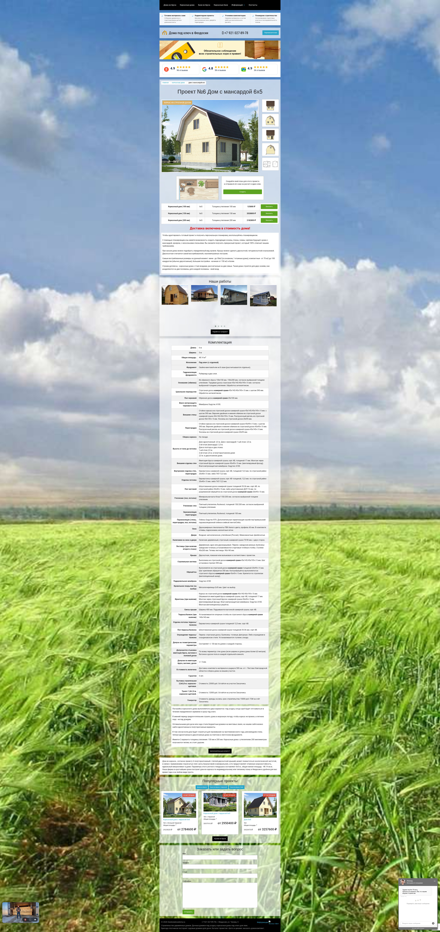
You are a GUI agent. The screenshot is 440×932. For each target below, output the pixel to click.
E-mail (185, 872)
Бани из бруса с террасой (218, 787)
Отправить (188, 912)
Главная (165, 83)
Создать (242, 192)
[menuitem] (170, 5)
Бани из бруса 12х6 (236, 787)
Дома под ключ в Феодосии (188, 33)
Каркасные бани (221, 5)
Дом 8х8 (247, 819)
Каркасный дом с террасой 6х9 (217, 813)
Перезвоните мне (270, 33)
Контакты (253, 5)
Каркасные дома (187, 5)
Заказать (269, 207)
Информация (237, 5)
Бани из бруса (204, 5)
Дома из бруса (170, 5)
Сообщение (187, 881)
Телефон (186, 863)
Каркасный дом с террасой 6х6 (176, 819)
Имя (184, 854)
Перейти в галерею (219, 332)
